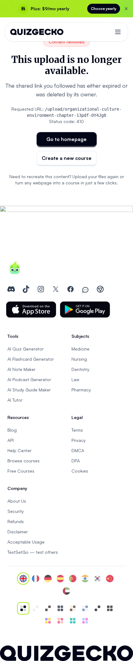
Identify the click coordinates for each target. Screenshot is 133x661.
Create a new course (67, 158)
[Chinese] (110, 579)
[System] (23, 608)
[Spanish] (60, 579)
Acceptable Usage (26, 541)
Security (15, 511)
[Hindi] (85, 579)
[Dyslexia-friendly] (73, 608)
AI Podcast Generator (29, 379)
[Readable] (48, 608)
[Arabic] (66, 591)
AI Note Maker (21, 369)
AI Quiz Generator (25, 348)
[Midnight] (110, 608)
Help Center (19, 450)
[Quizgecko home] (36, 32)
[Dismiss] (126, 8)
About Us (16, 501)
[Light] (36, 608)
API (10, 440)
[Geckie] (48, 621)
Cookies (79, 471)
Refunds (15, 521)
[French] (36, 579)
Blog (12, 430)
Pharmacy (81, 389)
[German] (48, 579)
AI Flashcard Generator (30, 359)
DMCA (77, 450)
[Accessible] (97, 608)
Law (75, 379)
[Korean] (97, 579)
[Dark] (60, 608)
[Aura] (60, 621)
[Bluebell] (85, 621)
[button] (31, 310)
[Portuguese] (73, 579)
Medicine (80, 348)
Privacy (78, 440)
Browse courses (23, 460)
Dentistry (80, 369)
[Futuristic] (73, 621)
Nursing (79, 359)
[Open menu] (118, 32)
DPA (75, 460)
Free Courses (20, 471)
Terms (77, 430)
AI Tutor (15, 400)
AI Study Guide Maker (29, 389)
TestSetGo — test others (32, 552)
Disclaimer (17, 531)
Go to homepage (66, 139)
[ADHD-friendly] (85, 608)
